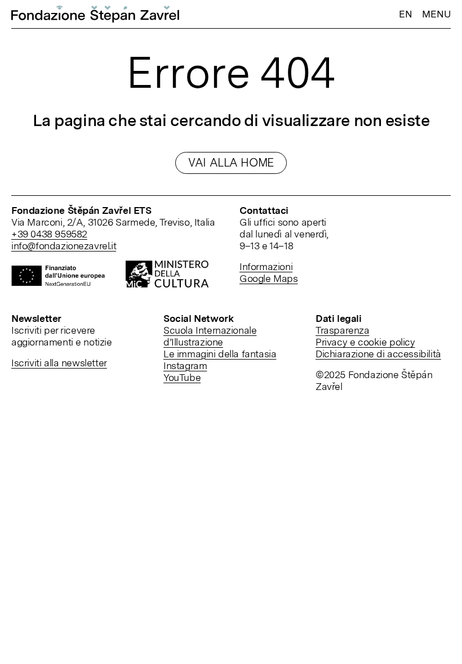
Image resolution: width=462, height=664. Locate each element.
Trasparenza (343, 330)
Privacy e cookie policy (365, 342)
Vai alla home (231, 162)
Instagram (185, 365)
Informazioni (265, 266)
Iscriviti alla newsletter (59, 363)
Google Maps (268, 278)
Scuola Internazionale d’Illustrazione (209, 336)
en (405, 14)
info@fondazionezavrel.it (63, 246)
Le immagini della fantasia (219, 354)
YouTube (182, 377)
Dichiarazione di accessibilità (378, 354)
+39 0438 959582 (49, 234)
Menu (436, 14)
